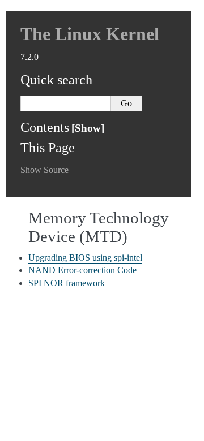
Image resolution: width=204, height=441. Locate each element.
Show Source (44, 170)
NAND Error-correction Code (82, 270)
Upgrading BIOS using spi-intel (85, 257)
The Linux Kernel (89, 34)
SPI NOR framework (66, 283)
